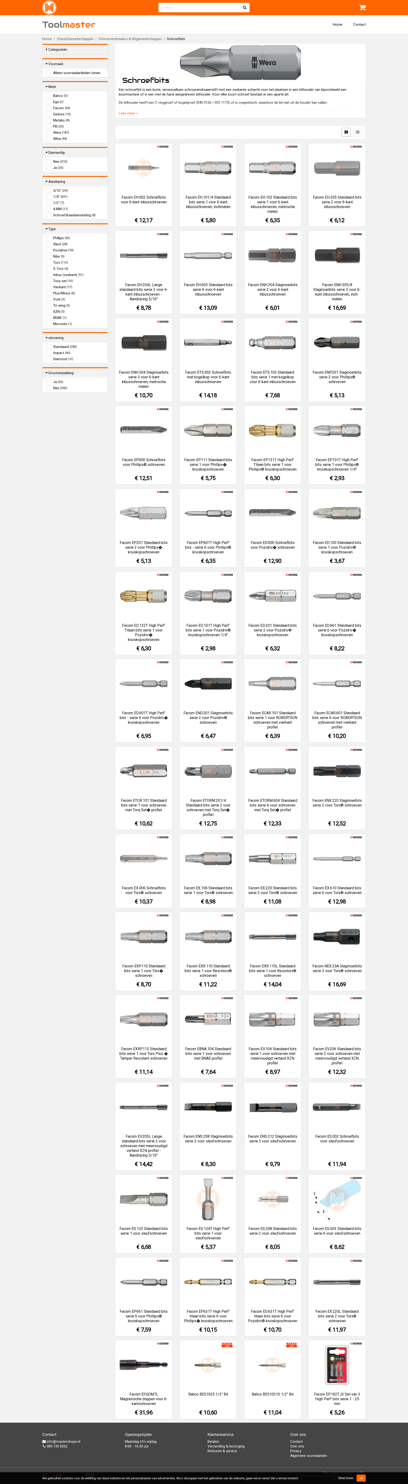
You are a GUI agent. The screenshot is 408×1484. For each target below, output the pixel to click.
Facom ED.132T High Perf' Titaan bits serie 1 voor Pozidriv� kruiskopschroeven (143, 632)
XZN (59, 311)
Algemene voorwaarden (308, 1456)
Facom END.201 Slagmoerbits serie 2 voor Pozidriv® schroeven (208, 718)
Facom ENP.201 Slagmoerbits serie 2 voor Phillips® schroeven (337, 377)
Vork (59, 299)
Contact (359, 24)
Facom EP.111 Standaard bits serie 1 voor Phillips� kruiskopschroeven (208, 465)
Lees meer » (128, 113)
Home (337, 24)
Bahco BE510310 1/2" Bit (272, 1394)
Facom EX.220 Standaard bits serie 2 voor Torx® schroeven (272, 890)
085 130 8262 (57, 1446)
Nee (60, 161)
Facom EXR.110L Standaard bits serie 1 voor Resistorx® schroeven (272, 971)
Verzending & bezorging (226, 1446)
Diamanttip (56, 152)
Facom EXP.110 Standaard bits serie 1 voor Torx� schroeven (143, 971)
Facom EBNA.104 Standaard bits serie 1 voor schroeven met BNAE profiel (208, 1054)
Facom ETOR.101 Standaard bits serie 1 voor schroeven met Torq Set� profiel (144, 805)
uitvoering (56, 338)
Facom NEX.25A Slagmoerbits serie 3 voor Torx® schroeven (337, 968)
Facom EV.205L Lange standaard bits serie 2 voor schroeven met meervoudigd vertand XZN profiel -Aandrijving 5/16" (143, 1146)
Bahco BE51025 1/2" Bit (208, 1394)
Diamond (63, 359)
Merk (52, 87)
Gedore (62, 114)
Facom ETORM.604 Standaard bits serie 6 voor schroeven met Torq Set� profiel (272, 805)
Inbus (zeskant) (68, 275)
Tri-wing (61, 305)
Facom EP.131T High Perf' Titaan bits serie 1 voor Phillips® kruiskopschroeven (273, 465)
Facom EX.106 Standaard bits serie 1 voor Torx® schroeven (208, 890)
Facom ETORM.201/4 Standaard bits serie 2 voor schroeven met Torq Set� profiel (208, 807)
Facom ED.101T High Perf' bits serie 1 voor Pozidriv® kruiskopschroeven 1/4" (208, 630)
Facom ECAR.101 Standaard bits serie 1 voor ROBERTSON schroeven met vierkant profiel (272, 720)
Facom (61, 108)
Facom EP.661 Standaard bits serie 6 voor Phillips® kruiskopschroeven (144, 1316)
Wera (61, 132)
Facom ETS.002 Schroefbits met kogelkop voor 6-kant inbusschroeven (208, 377)
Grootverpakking (61, 373)
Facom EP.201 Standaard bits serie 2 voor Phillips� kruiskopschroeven (144, 547)
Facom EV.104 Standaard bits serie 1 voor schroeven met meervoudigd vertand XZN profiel (273, 1056)
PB (58, 126)
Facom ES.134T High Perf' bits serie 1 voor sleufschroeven (208, 1233)
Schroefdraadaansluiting (74, 215)
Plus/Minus (64, 293)
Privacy (295, 1451)
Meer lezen (346, 1478)
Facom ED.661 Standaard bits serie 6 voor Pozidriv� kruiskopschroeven (337, 630)
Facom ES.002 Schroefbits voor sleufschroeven (337, 1138)
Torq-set (63, 281)
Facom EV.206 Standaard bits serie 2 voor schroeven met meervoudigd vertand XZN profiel (337, 1056)
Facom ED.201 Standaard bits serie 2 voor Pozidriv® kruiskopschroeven (272, 630)
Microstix (62, 324)
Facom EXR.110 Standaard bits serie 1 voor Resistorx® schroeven (208, 971)
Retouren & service (222, 1451)
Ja (58, 168)
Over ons (297, 1446)
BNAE (60, 318)
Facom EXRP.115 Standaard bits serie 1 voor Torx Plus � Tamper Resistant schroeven (143, 1054)
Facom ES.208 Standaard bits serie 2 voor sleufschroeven (272, 1231)
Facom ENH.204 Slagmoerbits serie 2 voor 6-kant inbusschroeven (273, 290)
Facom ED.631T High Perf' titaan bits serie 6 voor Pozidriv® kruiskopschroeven (272, 1316)
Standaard (65, 347)
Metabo (61, 120)
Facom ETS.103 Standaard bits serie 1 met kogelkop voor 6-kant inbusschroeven (273, 377)
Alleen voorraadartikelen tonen (76, 73)
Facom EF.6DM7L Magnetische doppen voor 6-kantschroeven (144, 1399)
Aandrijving (56, 182)
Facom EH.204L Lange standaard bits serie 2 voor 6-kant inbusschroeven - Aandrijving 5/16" (143, 292)
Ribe (58, 256)
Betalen (213, 1441)
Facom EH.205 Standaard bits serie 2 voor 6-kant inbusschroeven (337, 202)
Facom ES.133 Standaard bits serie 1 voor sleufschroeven (143, 1231)
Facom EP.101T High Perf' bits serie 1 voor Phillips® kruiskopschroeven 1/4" (337, 465)
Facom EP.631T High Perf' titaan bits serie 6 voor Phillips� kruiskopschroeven (208, 1316)
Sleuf (60, 244)
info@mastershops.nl (63, 1441)
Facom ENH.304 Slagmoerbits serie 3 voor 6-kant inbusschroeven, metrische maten (144, 379)
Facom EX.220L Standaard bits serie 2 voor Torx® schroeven (337, 1316)
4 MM (60, 209)
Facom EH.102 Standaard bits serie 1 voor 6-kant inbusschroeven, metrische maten (272, 204)
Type (52, 229)
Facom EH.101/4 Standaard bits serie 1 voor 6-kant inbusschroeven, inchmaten (208, 202)
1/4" (60, 197)
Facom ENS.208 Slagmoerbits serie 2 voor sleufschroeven (208, 1138)
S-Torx (60, 269)
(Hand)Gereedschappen (75, 39)
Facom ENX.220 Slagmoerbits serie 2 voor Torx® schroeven (337, 802)
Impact (61, 353)
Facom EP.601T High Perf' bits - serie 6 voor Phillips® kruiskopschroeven (208, 547)
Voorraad (55, 64)
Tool (69, 24)
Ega (58, 102)
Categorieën (57, 49)
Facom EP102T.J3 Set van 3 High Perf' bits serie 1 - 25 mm (337, 1399)
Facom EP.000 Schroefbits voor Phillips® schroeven (144, 462)
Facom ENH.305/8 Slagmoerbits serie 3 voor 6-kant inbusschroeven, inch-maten (337, 292)
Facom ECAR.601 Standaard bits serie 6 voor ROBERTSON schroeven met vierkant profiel (337, 720)
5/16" (60, 190)
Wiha (60, 139)
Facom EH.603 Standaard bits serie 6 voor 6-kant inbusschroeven (208, 290)
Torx (60, 262)
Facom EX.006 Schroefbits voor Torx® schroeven (144, 890)
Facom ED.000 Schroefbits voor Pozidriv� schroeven (273, 545)
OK (361, 1478)
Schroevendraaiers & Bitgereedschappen (130, 39)
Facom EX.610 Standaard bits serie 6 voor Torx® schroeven (337, 890)
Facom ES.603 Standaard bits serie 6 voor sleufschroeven (337, 1231)
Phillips (61, 238)
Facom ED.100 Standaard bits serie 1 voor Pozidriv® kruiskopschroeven (337, 547)
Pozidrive (63, 250)
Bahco (60, 96)
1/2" (58, 203)
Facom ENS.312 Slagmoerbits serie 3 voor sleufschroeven (272, 1138)
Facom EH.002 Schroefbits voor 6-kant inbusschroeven (144, 199)
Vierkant (62, 287)
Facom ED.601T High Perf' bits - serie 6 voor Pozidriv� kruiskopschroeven (144, 718)
